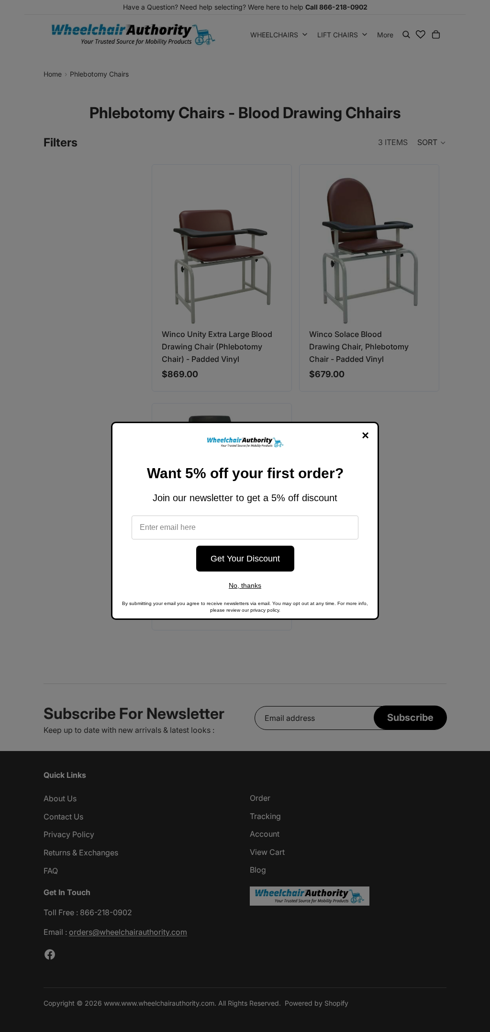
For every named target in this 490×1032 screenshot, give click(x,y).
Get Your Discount (245, 558)
